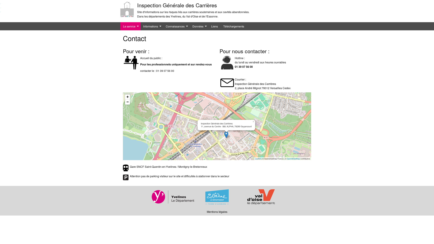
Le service (129, 26)
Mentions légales (217, 212)
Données (197, 26)
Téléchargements (233, 26)
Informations (150, 26)
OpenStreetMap (293, 158)
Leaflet (258, 158)
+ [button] (127, 97)
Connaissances (175, 26)
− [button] (127, 102)
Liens (214, 26)
